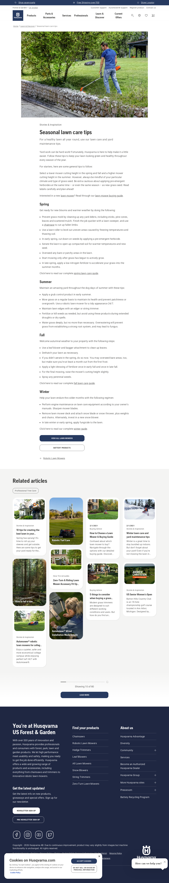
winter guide (80, 428)
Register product (137, 8)
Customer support (99, 8)
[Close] (99, 856)
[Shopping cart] (153, 15)
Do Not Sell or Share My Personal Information (84, 869)
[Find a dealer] (139, 15)
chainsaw (49, 224)
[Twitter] (50, 835)
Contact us (151, 8)
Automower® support (118, 8)
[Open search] (132, 15)
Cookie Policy (15, 873)
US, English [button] (33, 8)
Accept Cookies (84, 861)
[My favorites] (146, 15)
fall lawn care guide (84, 383)
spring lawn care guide (86, 273)
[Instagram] (28, 835)
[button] (31, 15)
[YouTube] (39, 835)
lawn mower (67, 195)
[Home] (18, 15)
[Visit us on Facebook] (17, 835)
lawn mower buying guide (109, 195)
